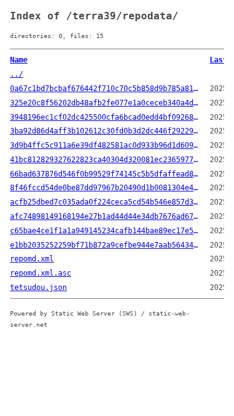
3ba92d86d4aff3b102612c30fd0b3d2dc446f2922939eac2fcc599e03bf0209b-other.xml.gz (105, 131)
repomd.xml (32, 258)
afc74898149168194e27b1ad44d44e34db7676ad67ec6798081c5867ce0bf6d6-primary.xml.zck (105, 216)
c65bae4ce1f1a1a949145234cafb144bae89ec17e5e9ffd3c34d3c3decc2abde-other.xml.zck (105, 230)
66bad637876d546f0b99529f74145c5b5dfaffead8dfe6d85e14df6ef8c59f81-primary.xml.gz (105, 174)
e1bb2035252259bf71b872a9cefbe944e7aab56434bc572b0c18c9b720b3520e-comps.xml (105, 245)
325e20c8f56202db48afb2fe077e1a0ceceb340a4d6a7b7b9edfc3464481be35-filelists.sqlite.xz (105, 103)
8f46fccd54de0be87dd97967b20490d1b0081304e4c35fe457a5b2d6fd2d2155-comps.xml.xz (105, 187)
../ (16, 74)
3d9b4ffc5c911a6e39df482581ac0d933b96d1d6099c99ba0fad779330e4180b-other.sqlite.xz (105, 145)
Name (18, 60)
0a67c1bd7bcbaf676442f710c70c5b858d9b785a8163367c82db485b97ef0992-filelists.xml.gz (105, 88)
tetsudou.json (38, 287)
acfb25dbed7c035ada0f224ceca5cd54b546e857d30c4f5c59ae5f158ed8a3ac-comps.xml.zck (105, 202)
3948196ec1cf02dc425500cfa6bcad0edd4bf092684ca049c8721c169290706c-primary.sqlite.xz (105, 117)
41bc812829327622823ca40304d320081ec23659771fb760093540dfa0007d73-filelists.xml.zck (105, 159)
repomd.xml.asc (40, 273)
